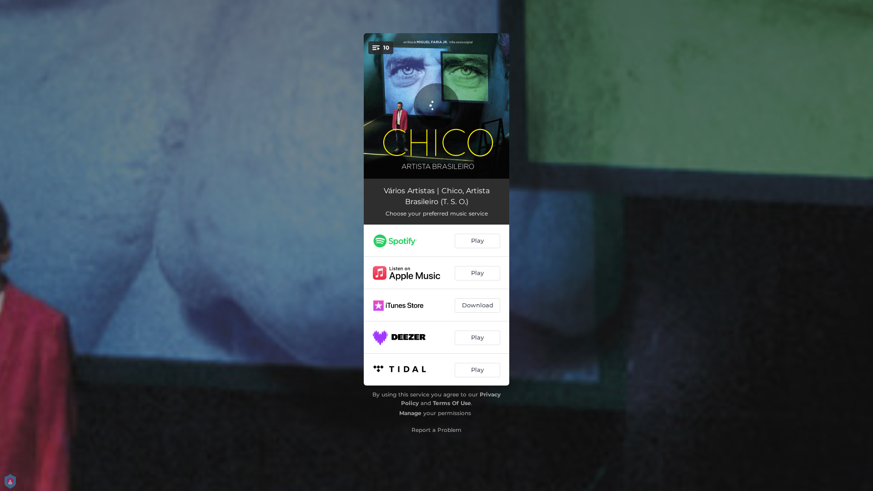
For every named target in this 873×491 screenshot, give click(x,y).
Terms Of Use (452, 403)
